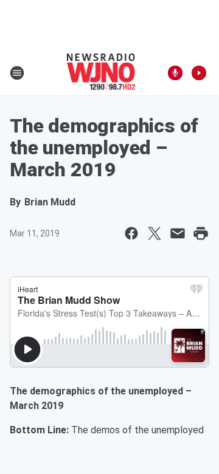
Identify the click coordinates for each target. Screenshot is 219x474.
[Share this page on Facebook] (131, 233)
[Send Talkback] (175, 73)
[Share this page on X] (154, 233)
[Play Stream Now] (199, 73)
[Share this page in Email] (177, 233)
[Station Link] (101, 72)
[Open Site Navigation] (17, 73)
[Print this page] (200, 233)
